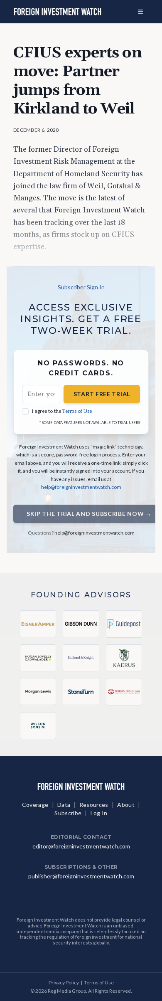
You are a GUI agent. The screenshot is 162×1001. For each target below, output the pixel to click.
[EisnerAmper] (38, 623)
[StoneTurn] (81, 691)
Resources (93, 804)
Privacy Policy (64, 982)
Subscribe (67, 812)
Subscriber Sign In (81, 287)
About (126, 804)
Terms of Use (77, 411)
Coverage (35, 804)
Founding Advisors (81, 594)
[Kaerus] (124, 658)
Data (63, 804)
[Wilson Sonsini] (38, 725)
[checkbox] (25, 411)
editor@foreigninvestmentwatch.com (81, 846)
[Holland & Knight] (81, 657)
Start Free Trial (102, 393)
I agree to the (62, 411)
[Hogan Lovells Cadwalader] (38, 657)
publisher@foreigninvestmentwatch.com (81, 876)
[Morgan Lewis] (38, 691)
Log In (99, 812)
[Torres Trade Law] (124, 691)
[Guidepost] (124, 624)
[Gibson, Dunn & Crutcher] (81, 623)
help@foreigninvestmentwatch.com (81, 487)
